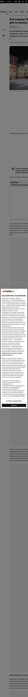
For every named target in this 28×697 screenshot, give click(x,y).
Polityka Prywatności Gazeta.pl (9, 353)
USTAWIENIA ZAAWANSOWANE (14, 401)
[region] (14, 348)
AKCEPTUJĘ (14, 405)
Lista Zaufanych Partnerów (18, 396)
